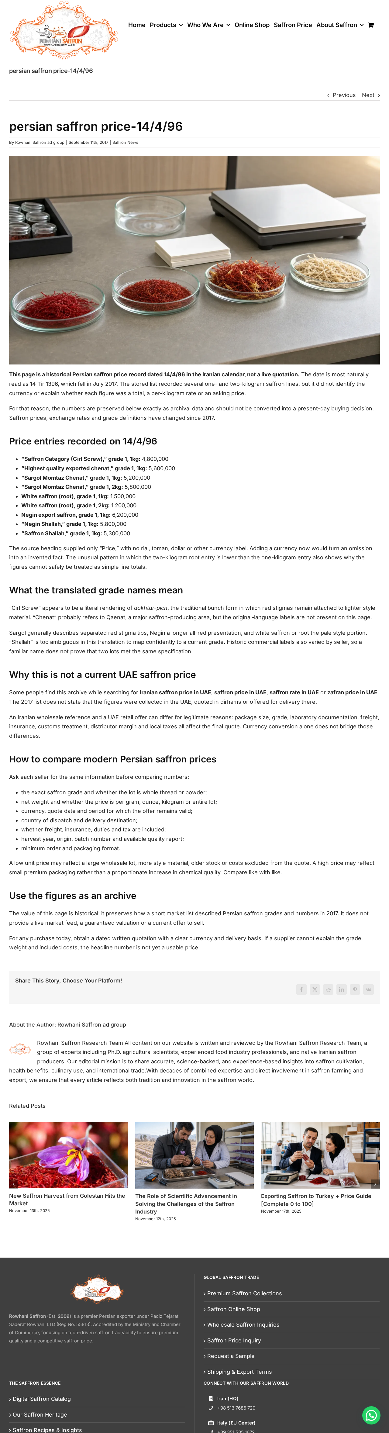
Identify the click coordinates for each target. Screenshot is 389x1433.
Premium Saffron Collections (244, 1293)
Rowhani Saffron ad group (39, 142)
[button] (13, 1184)
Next (368, 95)
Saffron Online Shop (233, 1309)
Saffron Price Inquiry (234, 1340)
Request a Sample (231, 1356)
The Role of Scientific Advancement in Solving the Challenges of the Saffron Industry (186, 1203)
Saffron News (125, 142)
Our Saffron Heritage (40, 1414)
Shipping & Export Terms (239, 1372)
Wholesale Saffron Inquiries (243, 1324)
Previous (344, 95)
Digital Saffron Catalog (42, 1399)
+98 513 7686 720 (236, 1408)
